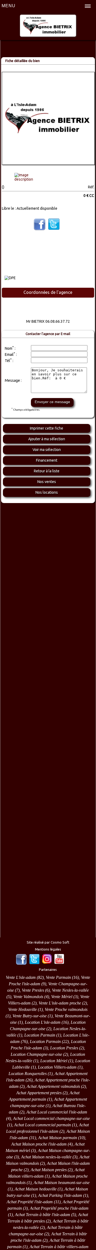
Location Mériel (53, 1060)
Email (9, 354)
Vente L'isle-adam (21, 977)
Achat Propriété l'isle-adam (30, 1202)
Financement (46, 460)
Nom (8, 348)
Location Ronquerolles (28, 1073)
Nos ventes (46, 482)
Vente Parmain (58, 977)
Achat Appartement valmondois (53, 1086)
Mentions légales (48, 949)
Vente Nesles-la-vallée (70, 990)
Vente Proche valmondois (66, 1009)
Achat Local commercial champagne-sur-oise (51, 1118)
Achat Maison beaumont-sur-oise (62, 1182)
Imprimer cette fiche (46, 428)
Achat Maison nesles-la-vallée (46, 1157)
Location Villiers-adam (57, 1067)
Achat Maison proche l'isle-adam (39, 1144)
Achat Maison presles (49, 1169)
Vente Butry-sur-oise (30, 1016)
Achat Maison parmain (57, 1137)
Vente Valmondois (28, 996)
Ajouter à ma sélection (46, 439)
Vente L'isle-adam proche (60, 1003)
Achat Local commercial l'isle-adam (56, 1112)
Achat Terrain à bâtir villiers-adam (59, 1246)
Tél (7, 361)
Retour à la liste (46, 471)
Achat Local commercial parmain (42, 1125)
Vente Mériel (61, 996)
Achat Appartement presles (39, 1093)
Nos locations (46, 492)
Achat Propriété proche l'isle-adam (59, 1208)
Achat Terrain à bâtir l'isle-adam (42, 1214)
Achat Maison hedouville (36, 1189)
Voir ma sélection (47, 449)
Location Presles (64, 1048)
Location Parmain (39, 1035)
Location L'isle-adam (43, 1022)
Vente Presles (33, 990)
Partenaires (48, 969)
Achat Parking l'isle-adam (60, 1195)
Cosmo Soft (60, 942)
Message (12, 380)
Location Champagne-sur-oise (36, 1054)
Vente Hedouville (22, 1009)
